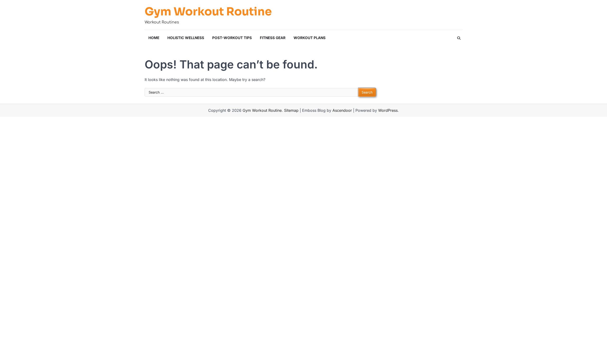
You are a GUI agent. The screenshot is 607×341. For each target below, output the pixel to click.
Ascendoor (342, 110)
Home (153, 38)
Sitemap (291, 110)
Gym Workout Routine (208, 11)
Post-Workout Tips (232, 38)
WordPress (388, 110)
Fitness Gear (272, 38)
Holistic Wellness (185, 38)
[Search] (458, 38)
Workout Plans (310, 38)
